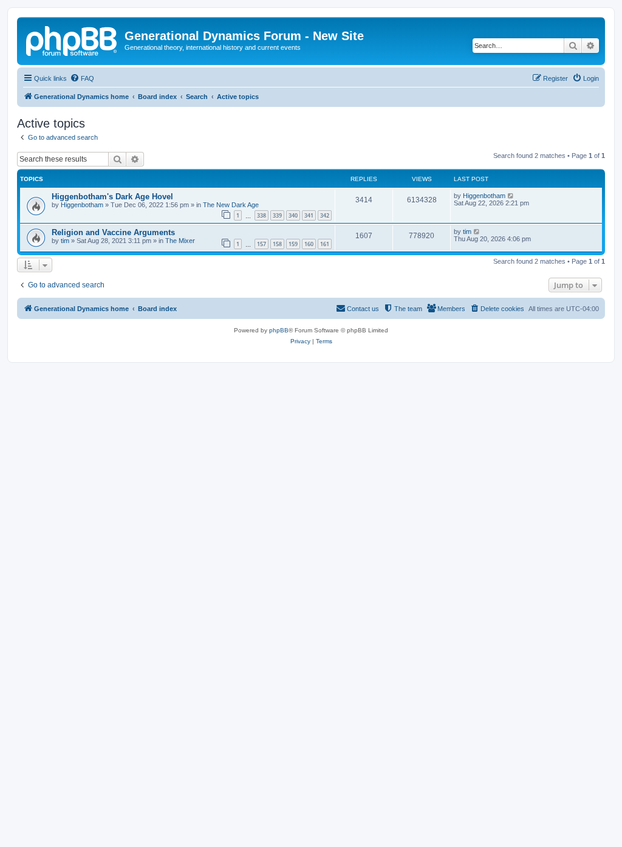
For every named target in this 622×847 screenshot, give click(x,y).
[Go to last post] (511, 195)
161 (324, 244)
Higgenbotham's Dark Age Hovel (112, 196)
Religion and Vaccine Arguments (113, 232)
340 (293, 215)
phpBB (279, 330)
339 (277, 215)
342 (324, 215)
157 (261, 244)
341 (308, 215)
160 (308, 244)
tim (65, 240)
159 (293, 244)
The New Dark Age (231, 204)
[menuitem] (82, 78)
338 (261, 215)
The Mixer (180, 240)
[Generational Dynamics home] (72, 39)
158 (277, 244)
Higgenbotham (82, 204)
